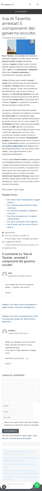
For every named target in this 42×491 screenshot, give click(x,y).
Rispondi (8, 293)
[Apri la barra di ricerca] (30, 4)
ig (27, 358)
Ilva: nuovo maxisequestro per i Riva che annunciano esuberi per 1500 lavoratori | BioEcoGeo (20, 319)
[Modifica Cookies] (4, 487)
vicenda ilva (24, 236)
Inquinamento (10, 233)
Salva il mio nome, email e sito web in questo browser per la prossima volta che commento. (21, 423)
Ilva (6, 236)
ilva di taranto (14, 236)
